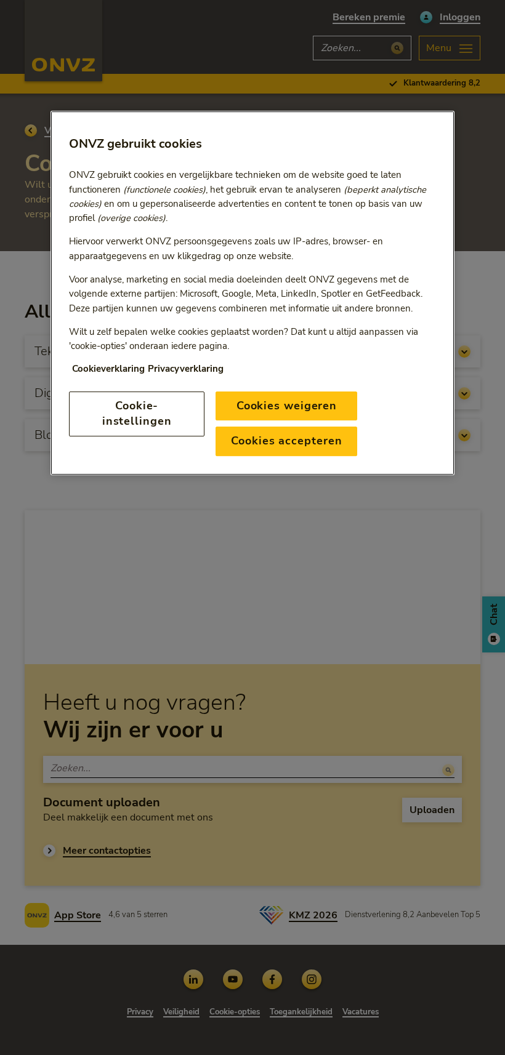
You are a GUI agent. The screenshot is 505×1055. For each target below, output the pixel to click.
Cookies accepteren (286, 440)
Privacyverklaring (186, 369)
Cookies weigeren (286, 405)
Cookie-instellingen (137, 413)
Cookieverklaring (108, 369)
